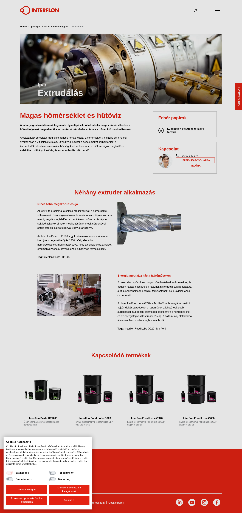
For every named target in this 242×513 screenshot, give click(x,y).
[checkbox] (9, 473)
